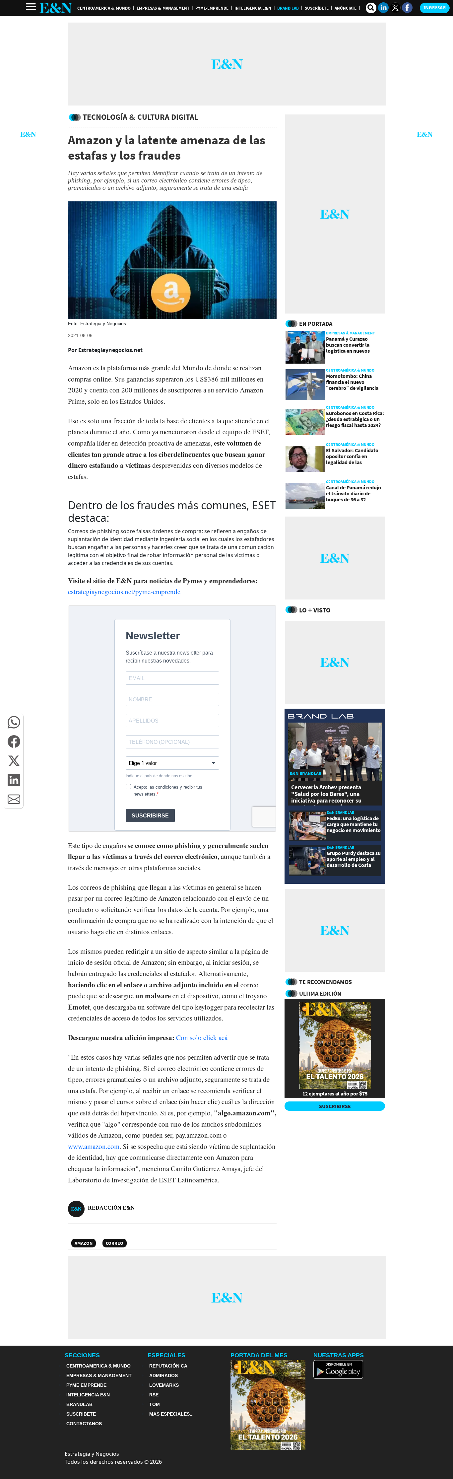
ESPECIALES (166, 1355)
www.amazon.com (93, 1146)
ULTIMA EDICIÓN (320, 993)
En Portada (315, 323)
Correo (114, 1243)
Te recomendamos (325, 982)
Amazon (84, 1243)
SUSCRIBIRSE (335, 1106)
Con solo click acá (201, 1037)
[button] (14, 722)
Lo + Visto (315, 610)
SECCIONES (82, 1355)
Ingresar (434, 8)
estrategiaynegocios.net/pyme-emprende (124, 591)
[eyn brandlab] (321, 717)
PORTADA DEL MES (259, 1355)
